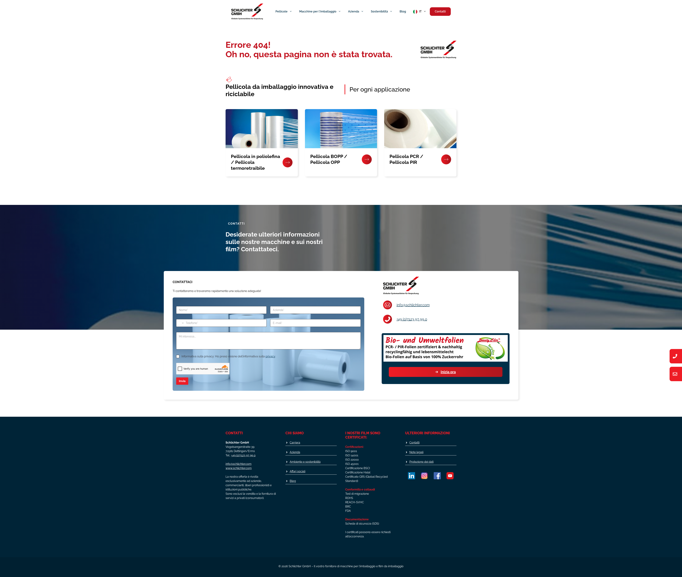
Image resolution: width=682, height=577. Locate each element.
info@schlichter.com (413, 305)
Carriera (295, 442)
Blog (403, 11)
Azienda (353, 11)
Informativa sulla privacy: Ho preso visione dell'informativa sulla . (229, 356)
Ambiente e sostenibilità (305, 461)
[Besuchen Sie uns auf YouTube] (450, 475)
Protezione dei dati (421, 461)
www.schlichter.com (239, 468)
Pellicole (281, 11)
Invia (182, 381)
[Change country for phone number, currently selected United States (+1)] (180, 323)
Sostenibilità (379, 11)
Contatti (440, 11)
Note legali (416, 452)
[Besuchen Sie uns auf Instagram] (424, 475)
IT (420, 11)
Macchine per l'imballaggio (317, 11)
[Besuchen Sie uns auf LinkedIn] (411, 475)
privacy (270, 356)
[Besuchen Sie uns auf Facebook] (437, 475)
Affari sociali (297, 471)
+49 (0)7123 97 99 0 (412, 319)
